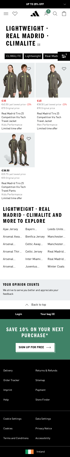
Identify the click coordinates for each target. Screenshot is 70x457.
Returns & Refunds (46, 370)
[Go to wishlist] (14, 13)
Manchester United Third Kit (56, 245)
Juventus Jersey (31, 267)
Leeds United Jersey (56, 230)
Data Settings (43, 419)
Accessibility (42, 438)
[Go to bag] (64, 13)
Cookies (8, 428)
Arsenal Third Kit (12, 252)
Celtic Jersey (33, 251)
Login (18, 314)
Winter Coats (56, 266)
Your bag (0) (48, 314)
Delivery (8, 370)
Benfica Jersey (35, 236)
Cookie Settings (12, 419)
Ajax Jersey (10, 229)
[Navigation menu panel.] (5, 13)
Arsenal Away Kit (12, 237)
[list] (29, 56)
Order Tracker (11, 380)
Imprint (7, 390)
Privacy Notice (43, 428)
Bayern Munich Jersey (34, 230)
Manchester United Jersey (57, 237)
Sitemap (40, 380)
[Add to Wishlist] (29, 69)
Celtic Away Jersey (33, 245)
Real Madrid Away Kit (56, 252)
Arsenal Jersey (8, 245)
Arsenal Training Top (11, 267)
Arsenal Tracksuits (10, 259)
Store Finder (42, 399)
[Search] (55, 13)
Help (6, 399)
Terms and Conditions (16, 438)
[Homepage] (34, 15)
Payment (40, 390)
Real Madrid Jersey (56, 259)
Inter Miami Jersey (33, 259)
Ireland (41, 451)
